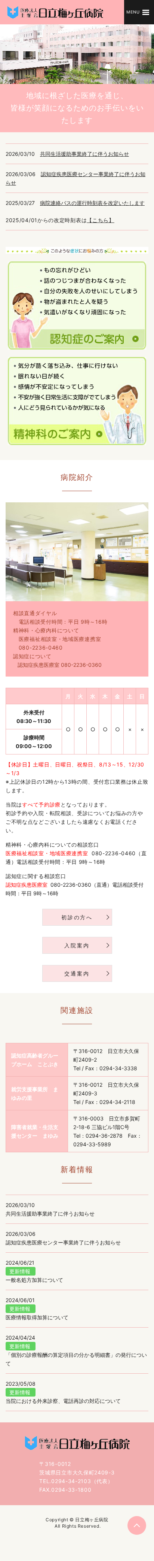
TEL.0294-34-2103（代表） (76, 1481)
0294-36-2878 (104, 1135)
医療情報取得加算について (37, 1317)
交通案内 (76, 973)
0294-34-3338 (118, 1068)
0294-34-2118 (117, 1102)
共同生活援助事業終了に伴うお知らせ (84, 154)
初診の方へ (77, 917)
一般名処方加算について (34, 1280)
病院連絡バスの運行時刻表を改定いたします (92, 203)
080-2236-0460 (41, 647)
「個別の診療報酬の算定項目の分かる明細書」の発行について (76, 1359)
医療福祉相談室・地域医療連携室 (60, 639)
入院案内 (76, 945)
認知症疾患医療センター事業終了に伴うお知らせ (63, 1242)
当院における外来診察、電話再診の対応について (63, 1401)
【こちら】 (100, 220)
